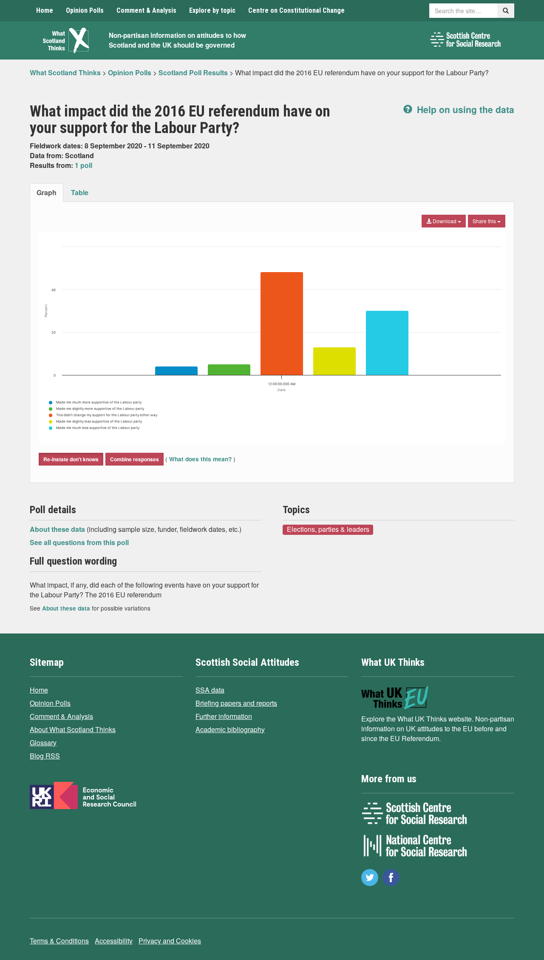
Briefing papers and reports (236, 703)
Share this (485, 220)
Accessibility (114, 941)
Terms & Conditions (59, 941)
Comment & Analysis (146, 10)
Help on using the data (464, 109)
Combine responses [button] (134, 459)
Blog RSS (45, 756)
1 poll (83, 165)
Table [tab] (79, 192)
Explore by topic (212, 10)
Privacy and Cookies (170, 941)
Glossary (43, 742)
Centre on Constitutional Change (296, 10)
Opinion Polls (85, 10)
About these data (58, 529)
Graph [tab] (47, 192)
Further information (224, 716)
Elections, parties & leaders (328, 529)
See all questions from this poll (79, 542)
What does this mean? (200, 459)
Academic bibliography (230, 729)
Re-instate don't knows (71, 459)
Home (44, 10)
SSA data (210, 690)
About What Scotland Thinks (73, 729)
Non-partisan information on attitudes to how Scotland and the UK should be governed (177, 40)
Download (444, 220)
